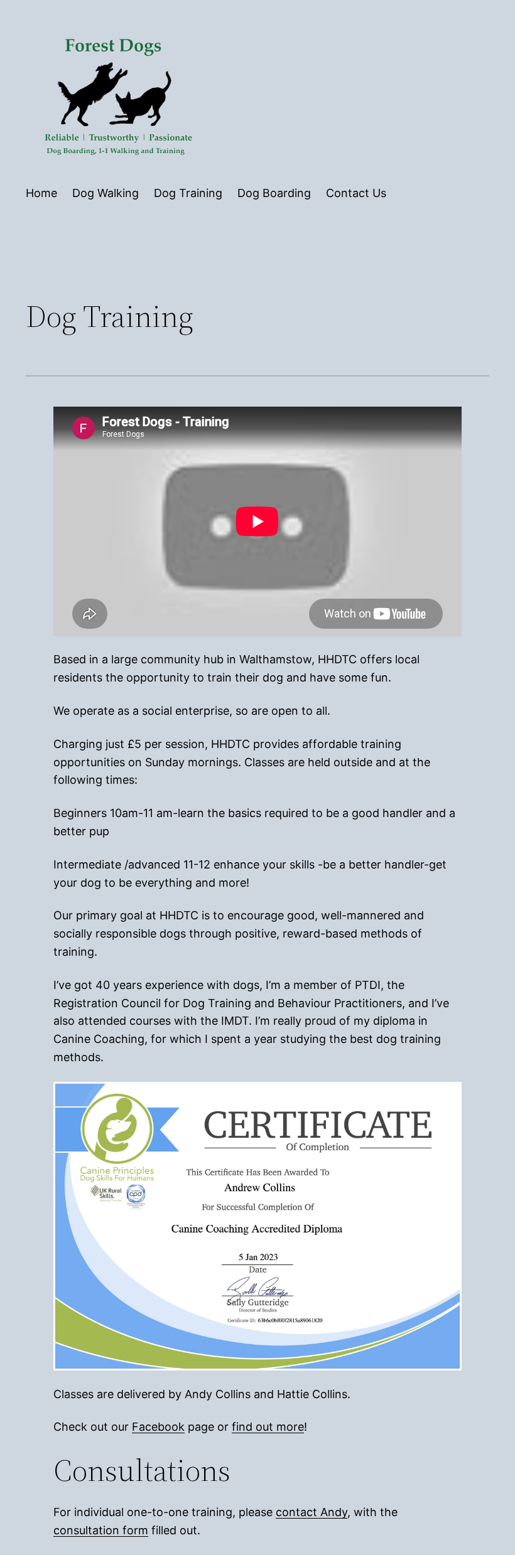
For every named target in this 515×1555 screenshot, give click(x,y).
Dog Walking (105, 193)
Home (41, 193)
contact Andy (311, 1512)
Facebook (158, 1426)
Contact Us (356, 193)
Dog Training (188, 193)
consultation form (100, 1530)
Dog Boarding (274, 193)
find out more (268, 1426)
